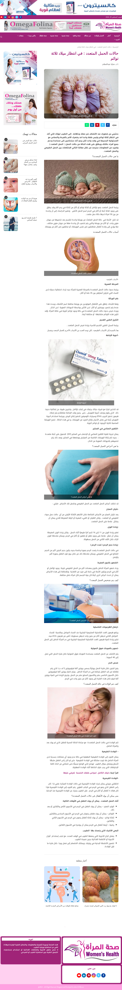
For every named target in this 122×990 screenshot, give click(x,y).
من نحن (91, 968)
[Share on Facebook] (108, 125)
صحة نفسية (65, 36)
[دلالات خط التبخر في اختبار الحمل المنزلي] (11, 146)
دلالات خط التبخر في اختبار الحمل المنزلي (30, 142)
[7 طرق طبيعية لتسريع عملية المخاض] (11, 224)
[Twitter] (16, 17)
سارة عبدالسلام (108, 64)
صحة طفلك (43, 36)
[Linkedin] (5, 17)
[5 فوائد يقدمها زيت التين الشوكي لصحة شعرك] (100, 884)
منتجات (21, 36)
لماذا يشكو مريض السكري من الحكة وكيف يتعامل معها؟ (30, 162)
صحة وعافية (77, 36)
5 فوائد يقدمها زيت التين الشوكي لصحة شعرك (100, 906)
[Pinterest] (9, 17)
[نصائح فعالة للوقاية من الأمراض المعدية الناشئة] (62, 884)
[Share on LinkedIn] (92, 125)
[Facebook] (20, 17)
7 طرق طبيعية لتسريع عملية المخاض (29, 219)
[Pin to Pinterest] (97, 125)
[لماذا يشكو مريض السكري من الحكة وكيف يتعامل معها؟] (11, 166)
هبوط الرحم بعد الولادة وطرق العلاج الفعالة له (29, 199)
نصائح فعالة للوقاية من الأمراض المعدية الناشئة (62, 906)
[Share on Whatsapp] (87, 125)
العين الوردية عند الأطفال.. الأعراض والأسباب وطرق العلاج (29, 181)
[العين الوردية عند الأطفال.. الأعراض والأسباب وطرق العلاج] (11, 185)
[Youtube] (1, 17)
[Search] (1, 37)
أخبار (109, 36)
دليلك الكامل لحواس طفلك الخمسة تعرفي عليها (86, 773)
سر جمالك (87, 36)
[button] (47, 888)
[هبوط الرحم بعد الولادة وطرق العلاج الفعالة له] (11, 204)
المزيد (118, 39)
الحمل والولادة (99, 36)
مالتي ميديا (32, 36)
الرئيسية (117, 36)
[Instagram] (12, 17)
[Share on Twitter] (102, 125)
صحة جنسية (54, 36)
